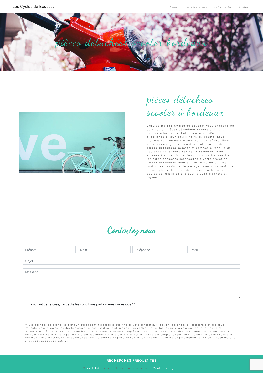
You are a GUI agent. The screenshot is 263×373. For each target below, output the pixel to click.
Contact (244, 6)
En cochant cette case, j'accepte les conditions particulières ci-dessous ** (81, 304)
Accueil (175, 6)
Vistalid (93, 368)
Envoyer (131, 315)
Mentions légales (166, 368)
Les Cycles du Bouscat (33, 6)
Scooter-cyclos (197, 6)
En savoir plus (210, 187)
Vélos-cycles (223, 6)
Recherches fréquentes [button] (132, 360)
